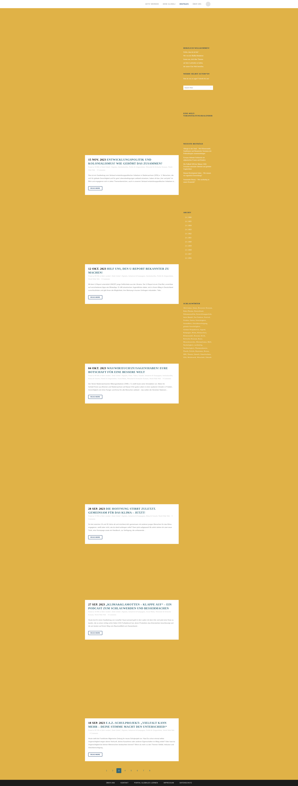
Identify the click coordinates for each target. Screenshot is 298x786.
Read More (95, 188)
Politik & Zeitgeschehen (137, 167)
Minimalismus (201, 342)
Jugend (202, 329)
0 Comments (101, 170)
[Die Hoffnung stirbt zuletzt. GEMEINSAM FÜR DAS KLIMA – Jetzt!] (132, 457)
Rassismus (199, 351)
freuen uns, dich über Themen (193, 59)
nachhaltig (198, 345)
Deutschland (198, 311)
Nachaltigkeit (188, 345)
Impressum (169, 783)
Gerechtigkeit (201, 320)
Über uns (110, 783)
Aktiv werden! (106, 276)
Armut (195, 308)
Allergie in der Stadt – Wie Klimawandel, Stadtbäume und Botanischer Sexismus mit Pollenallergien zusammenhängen (197, 151)
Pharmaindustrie (201, 348)
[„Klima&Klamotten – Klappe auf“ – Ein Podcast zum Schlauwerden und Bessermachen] (132, 575)
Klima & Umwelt (94, 378)
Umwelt (197, 354)
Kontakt (125, 783)
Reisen (206, 351)
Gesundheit (187, 323)
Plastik (185, 351)
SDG (185, 354)
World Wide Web (94, 279)
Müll (209, 342)
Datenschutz (186, 783)
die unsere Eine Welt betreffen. (193, 66)
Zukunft (209, 357)
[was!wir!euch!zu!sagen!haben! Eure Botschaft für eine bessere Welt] (132, 337)
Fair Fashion (198, 317)
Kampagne (187, 332)
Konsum (197, 336)
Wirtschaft (201, 357)
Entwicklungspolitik (204, 314)
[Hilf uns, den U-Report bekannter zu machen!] (132, 233)
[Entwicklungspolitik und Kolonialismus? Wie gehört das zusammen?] (132, 85)
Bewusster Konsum (205, 308)
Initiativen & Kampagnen (136, 276)
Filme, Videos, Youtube (136, 375)
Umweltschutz (205, 354)
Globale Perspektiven (191, 329)
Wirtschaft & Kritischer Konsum (156, 167)
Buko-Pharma (188, 311)
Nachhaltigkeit (188, 348)
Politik (192, 351)
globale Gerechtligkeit (191, 326)
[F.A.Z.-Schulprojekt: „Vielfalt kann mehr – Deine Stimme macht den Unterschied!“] (132, 682)
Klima (194, 332)
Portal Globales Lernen (146, 783)
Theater (190, 354)
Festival (207, 317)
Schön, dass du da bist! (190, 52)
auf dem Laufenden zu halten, (193, 63)
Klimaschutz (202, 332)
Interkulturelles (123, 167)
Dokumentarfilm (189, 314)
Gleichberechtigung (200, 323)
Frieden (186, 320)
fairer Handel (188, 317)
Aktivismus (187, 308)
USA (185, 357)
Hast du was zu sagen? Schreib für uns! (196, 79)
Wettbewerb (192, 357)
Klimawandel (188, 336)
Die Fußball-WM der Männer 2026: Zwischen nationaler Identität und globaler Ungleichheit (197, 166)
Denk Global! (105, 167)
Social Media (122, 378)
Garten (192, 320)
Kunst (200, 339)
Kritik (203, 336)
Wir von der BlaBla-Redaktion (193, 56)
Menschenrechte (189, 342)
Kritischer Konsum (190, 339)
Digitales (114, 167)
